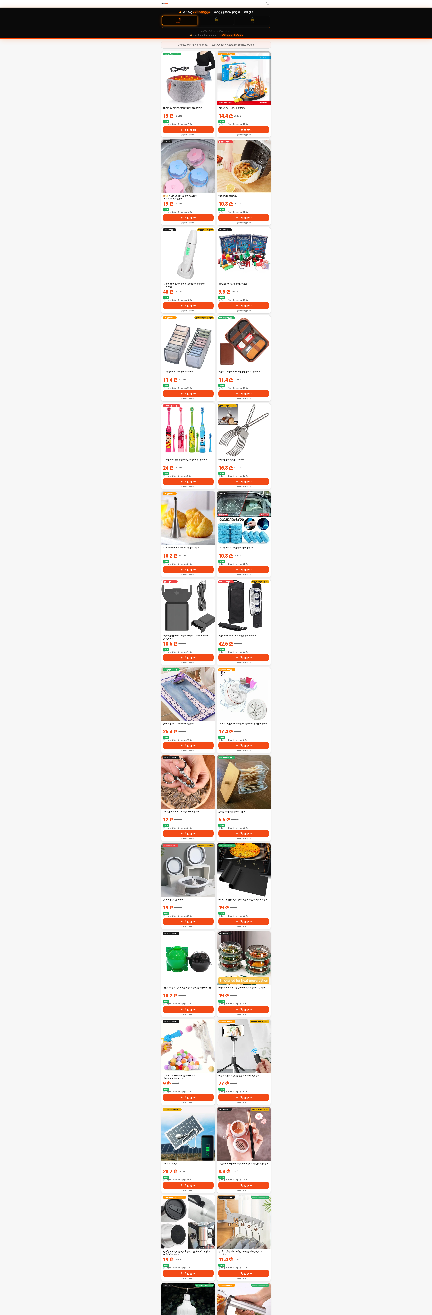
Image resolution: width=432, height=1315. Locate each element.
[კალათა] (268, 3)
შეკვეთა (190, 129)
